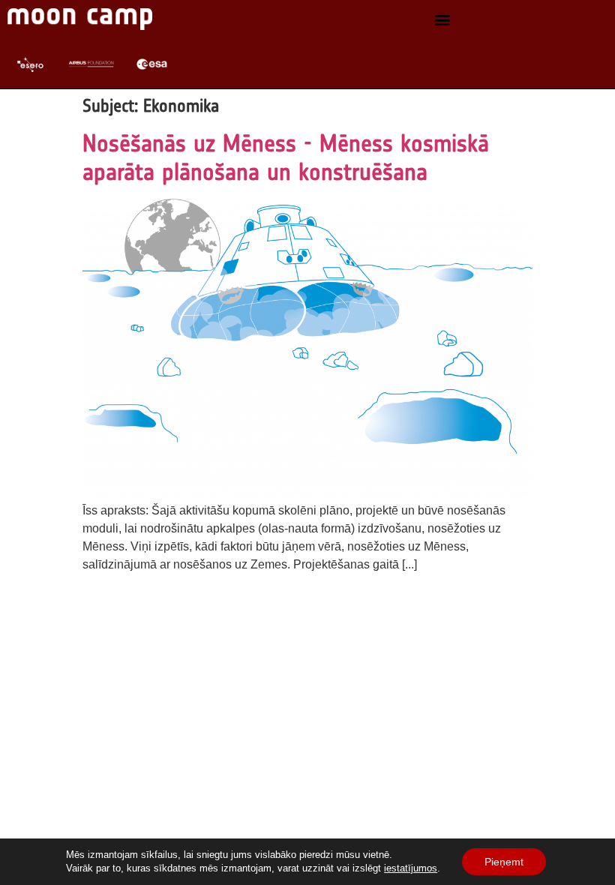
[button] (442, 19)
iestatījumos (410, 868)
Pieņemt (504, 862)
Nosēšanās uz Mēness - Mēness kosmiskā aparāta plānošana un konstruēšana (285, 157)
